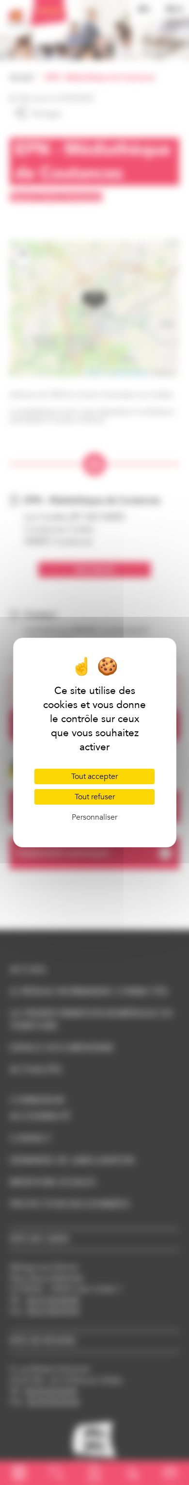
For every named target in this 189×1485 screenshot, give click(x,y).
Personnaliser (94, 817)
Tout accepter (94, 776)
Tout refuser (95, 797)
